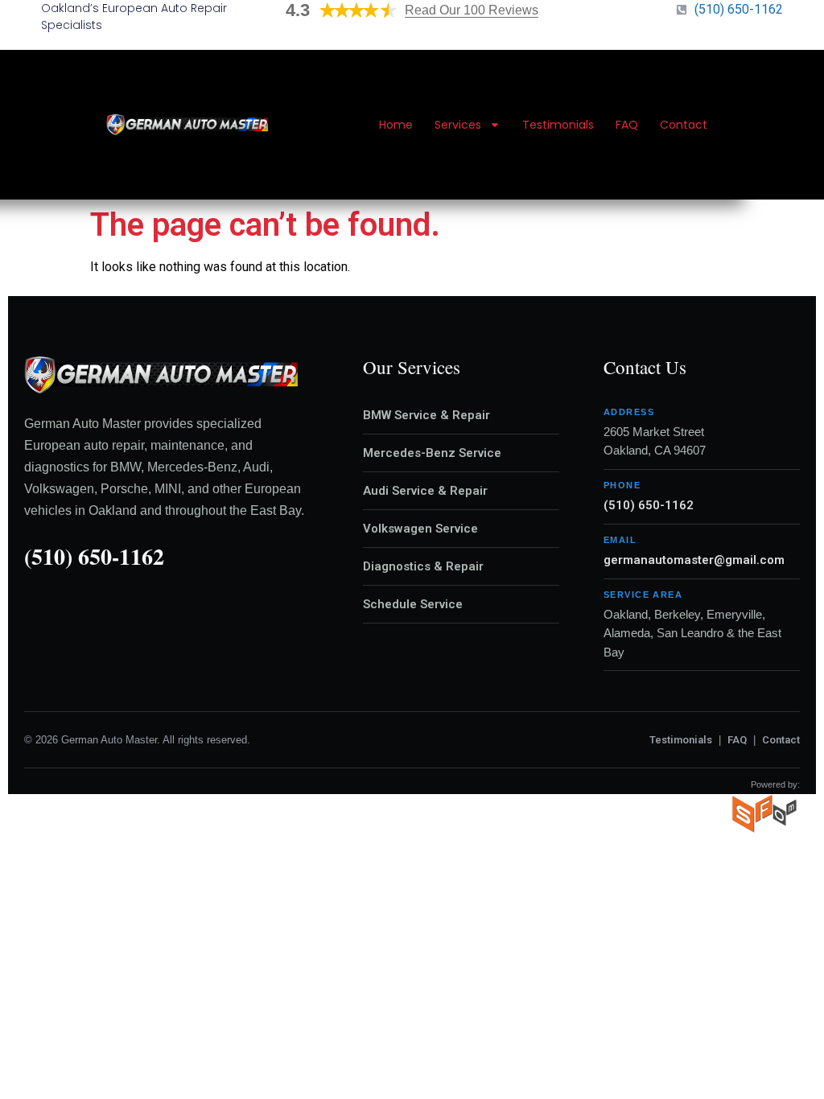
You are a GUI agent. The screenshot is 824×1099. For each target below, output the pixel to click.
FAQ (627, 125)
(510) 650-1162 (94, 556)
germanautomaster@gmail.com (694, 560)
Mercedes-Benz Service (432, 453)
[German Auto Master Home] (187, 125)
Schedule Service (413, 604)
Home (396, 125)
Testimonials (558, 125)
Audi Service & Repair (425, 491)
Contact (683, 125)
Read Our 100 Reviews (471, 10)
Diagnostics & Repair (423, 566)
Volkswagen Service (420, 528)
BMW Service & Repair (426, 415)
